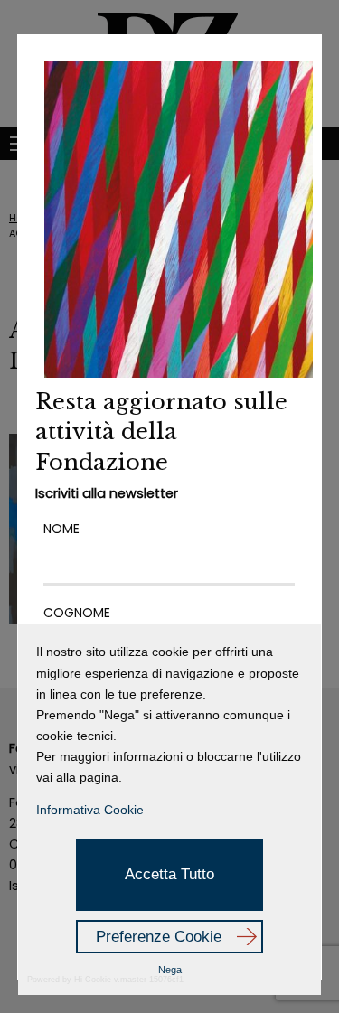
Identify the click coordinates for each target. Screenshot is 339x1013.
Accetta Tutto (169, 874)
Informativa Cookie (90, 809)
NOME (61, 529)
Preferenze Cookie (158, 936)
